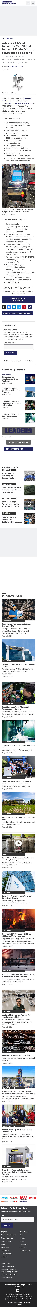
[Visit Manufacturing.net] (14, 1201)
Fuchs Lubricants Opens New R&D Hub (16, 781)
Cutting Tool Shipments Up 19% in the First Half (12, 415)
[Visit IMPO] (32, 1198)
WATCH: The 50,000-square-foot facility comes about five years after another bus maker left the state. (16, 1022)
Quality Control (9, 1088)
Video (5, 854)
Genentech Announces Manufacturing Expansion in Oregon (16, 897)
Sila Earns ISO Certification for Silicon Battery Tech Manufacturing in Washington (18, 1093)
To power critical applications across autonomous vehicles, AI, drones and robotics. (18, 1097)
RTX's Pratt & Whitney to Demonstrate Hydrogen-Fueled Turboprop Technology (10, 475)
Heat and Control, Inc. (15, 66)
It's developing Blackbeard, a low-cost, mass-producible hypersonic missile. (18, 980)
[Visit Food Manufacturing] (14, 1198)
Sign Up (7, 1225)
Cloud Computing (9, 703)
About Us (9, 1294)
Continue (10, 353)
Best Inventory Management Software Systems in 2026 (11, 519)
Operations (7, 38)
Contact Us (18, 1294)
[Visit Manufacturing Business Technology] (23, 1201)
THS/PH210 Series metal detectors (19, 103)
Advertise (27, 1294)
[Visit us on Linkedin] (17, 1290)
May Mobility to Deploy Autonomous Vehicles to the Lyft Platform (11, 504)
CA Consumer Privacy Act (15, 1299)
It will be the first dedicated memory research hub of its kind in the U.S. (18, 823)
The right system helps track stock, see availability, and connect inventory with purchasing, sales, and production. (16, 631)
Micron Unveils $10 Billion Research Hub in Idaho (18, 818)
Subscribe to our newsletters (19, 299)
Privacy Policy (12, 1296)
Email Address (9, 343)
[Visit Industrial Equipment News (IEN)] (23, 1198)
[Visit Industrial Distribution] (4, 1201)
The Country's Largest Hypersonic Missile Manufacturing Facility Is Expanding (18, 975)
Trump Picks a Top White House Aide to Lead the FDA (17, 1131)
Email (3, 1215)
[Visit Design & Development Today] (4, 1198)
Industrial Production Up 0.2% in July (16, 1055)
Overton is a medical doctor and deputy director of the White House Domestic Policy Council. (18, 1137)
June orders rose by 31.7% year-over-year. (17, 750)
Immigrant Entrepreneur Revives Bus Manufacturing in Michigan (16, 1016)
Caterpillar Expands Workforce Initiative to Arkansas (11, 390)
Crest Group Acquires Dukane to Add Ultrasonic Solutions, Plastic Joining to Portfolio (17, 1172)
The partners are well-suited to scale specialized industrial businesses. (15, 1178)
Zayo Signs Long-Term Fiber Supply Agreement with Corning (11, 403)
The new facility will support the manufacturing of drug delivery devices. (16, 902)
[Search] (28, 3)
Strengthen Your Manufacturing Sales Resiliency (10, 379)
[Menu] (33, 3)
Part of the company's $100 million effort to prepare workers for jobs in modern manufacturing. (17, 671)
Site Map (29, 1299)
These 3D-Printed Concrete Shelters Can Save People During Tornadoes (18, 859)
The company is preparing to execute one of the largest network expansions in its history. (18, 713)
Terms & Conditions (25, 1296)
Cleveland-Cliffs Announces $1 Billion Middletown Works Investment (16, 935)
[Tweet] (19, 307)
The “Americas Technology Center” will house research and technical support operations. (18, 785)
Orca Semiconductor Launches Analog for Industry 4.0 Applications (11, 490)
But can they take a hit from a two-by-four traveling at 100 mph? (16, 864)
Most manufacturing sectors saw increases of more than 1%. (18, 1059)
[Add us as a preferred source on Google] (30, 307)
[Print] (4, 307)
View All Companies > (18, 442)
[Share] (9, 307)
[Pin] (24, 307)
